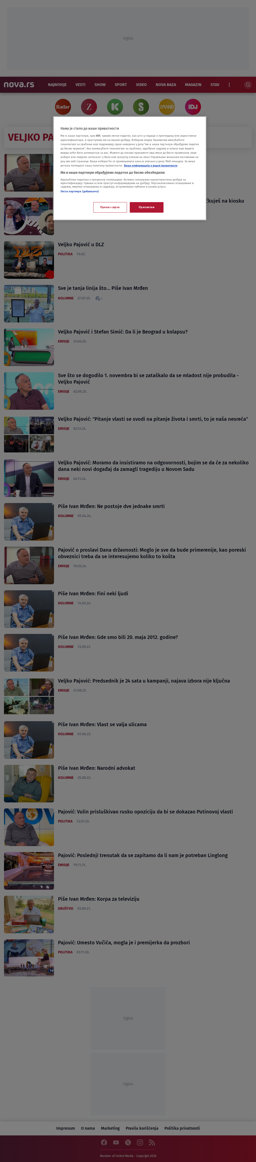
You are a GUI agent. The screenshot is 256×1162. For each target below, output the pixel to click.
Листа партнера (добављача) (79, 191)
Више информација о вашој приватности (151, 165)
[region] (129, 168)
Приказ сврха (110, 207)
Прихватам (146, 207)
